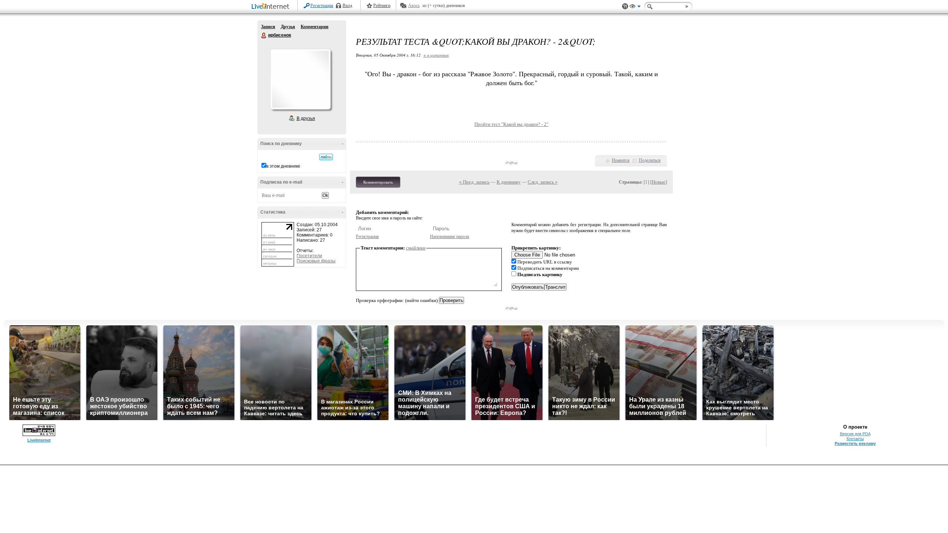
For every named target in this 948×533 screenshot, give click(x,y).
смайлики (415, 248)
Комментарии (314, 26)
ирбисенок (264, 35)
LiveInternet (272, 7)
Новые (658, 182)
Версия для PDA (855, 434)
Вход (347, 5)
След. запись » (543, 182)
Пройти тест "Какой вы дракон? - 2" (511, 124)
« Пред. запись (474, 182)
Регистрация (321, 5)
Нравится (621, 160)
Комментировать (378, 182)
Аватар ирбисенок (300, 79)
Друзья (288, 26)
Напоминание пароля (449, 236)
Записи (268, 26)
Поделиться (650, 160)
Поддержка (625, 6)
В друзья (306, 118)
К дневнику (509, 182)
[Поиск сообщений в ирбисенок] (326, 157)
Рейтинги (381, 5)
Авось (414, 5)
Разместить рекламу (855, 443)
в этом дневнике (283, 166)
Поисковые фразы (316, 261)
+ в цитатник (436, 55)
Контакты (855, 438)
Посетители (309, 255)
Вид (635, 7)
